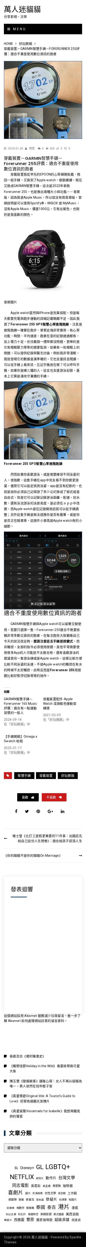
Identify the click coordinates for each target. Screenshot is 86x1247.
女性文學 (50, 1193)
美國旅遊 (46, 1214)
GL (40, 1167)
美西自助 (72, 1214)
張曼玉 (30, 1199)
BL (17, 1168)
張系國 (40, 1199)
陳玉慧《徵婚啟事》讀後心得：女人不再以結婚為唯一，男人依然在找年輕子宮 (46, 1083)
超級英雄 (62, 1220)
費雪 (32, 148)
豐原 (30, 1220)
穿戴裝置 (46, 775)
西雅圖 (19, 1220)
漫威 (75, 1208)
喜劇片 (15, 1192)
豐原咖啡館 (44, 1220)
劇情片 (40, 1178)
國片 (28, 1193)
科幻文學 (11, 1214)
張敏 (21, 1199)
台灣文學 (66, 1177)
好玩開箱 (67, 775)
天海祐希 (37, 1193)
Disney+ (27, 1168)
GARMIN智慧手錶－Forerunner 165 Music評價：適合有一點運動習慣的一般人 (20, 706)
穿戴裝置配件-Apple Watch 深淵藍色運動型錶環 (60, 703)
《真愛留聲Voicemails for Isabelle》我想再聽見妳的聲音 (45, 1113)
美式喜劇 (58, 1214)
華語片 (8, 1220)
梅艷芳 (20, 1208)
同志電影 (20, 1185)
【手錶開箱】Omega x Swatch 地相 (20, 739)
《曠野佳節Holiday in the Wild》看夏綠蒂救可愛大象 (45, 1068)
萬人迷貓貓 (22, 9)
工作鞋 (72, 1193)
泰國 (40, 1207)
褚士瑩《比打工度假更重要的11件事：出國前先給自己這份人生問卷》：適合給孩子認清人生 (47, 838)
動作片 (51, 1178)
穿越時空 (33, 1214)
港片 (64, 1207)
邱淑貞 (76, 1220)
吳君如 (36, 1186)
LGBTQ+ (57, 1167)
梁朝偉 (10, 1208)
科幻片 (22, 1214)
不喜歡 (51, 797)
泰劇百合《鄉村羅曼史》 (28, 1056)
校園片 (73, 1199)
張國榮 (12, 1199)
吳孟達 (46, 1186)
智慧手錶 (24, 775)
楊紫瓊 (30, 1208)
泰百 (51, 1207)
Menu (18, 29)
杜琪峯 (63, 1199)
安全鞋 (62, 1193)
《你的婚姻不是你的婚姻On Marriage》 (33, 855)
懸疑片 (51, 1199)
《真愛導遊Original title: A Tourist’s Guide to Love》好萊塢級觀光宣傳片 (42, 1098)
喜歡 (25, 797)
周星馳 (57, 1186)
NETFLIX (22, 1177)
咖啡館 (68, 1186)
